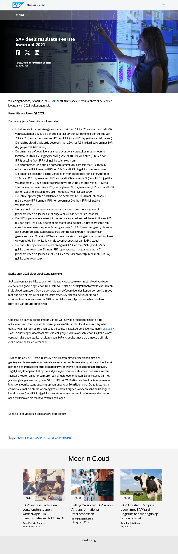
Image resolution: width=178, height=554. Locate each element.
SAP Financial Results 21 (32, 438)
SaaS (109, 328)
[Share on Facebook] (18, 53)
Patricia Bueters (42, 63)
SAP (53, 101)
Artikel (29, 498)
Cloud (20, 15)
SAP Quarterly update (59, 438)
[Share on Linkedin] (37, 53)
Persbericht (21, 63)
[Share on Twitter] (27, 53)
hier (17, 413)
